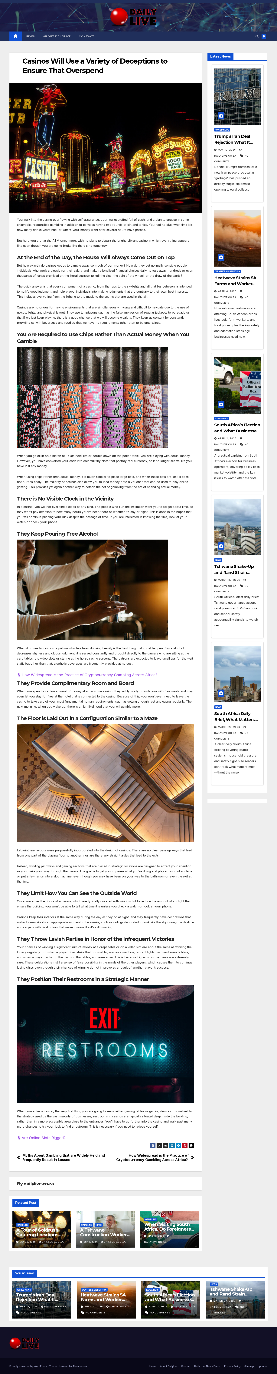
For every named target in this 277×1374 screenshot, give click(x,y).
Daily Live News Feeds (207, 1366)
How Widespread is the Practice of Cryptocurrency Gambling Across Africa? (90, 675)
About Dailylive (57, 36)
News (30, 36)
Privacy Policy (232, 1366)
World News (222, 130)
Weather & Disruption (227, 271)
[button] (257, 36)
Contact (86, 36)
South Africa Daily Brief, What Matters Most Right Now (234, 719)
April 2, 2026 (227, 438)
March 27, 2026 (229, 579)
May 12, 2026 (227, 149)
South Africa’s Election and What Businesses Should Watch (237, 431)
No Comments (30, 1312)
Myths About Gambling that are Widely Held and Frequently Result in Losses (63, 1157)
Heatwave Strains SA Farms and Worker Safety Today (235, 283)
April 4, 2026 (227, 291)
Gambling (22, 1225)
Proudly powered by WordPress (28, 1366)
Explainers (221, 418)
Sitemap (249, 1366)
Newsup (63, 1366)
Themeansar (80, 1366)
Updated (263, 1366)
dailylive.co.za (39, 1183)
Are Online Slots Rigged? (44, 1138)
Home (152, 1366)
